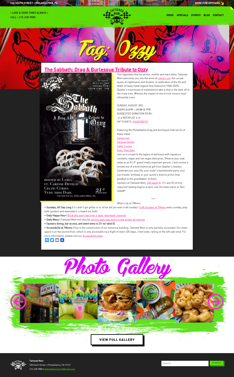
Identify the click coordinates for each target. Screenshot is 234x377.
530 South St (154, 183)
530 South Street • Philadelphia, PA (34, 3)
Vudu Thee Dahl (126, 150)
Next (216, 302)
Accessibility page (93, 236)
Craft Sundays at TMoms (152, 207)
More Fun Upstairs (207, 3)
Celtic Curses (124, 146)
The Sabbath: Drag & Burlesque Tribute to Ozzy (96, 69)
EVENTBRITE (140, 122)
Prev (18, 302)
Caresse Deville (125, 142)
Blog (207, 15)
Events (196, 15)
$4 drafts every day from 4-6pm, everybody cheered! (97, 215)
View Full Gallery (117, 340)
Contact (218, 15)
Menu (170, 15)
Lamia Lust (164, 78)
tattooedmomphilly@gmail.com (60, 369)
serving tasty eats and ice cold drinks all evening (118, 219)
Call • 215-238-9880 (22, 17)
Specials (182, 15)
